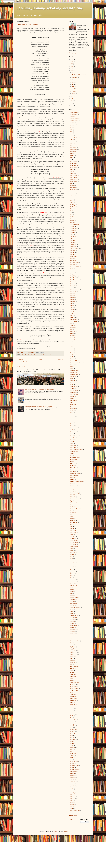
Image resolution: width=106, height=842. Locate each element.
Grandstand (73, 408)
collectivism (73, 244)
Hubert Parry (73, 432)
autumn (72, 171)
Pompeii (72, 591)
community (73, 250)
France (71, 368)
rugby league (73, 649)
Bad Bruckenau (73, 179)
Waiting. (72, 785)
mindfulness (73, 538)
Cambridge (72, 205)
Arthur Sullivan (74, 165)
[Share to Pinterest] (43, 352)
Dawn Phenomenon (74, 280)
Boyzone (72, 195)
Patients (72, 576)
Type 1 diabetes (50, 355)
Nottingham (73, 562)
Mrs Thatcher (73, 544)
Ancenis (72, 155)
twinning (72, 755)
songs (71, 692)
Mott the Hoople (74, 542)
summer (72, 708)
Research (72, 627)
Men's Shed (73, 530)
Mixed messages (74, 540)
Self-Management (74, 666)
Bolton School (73, 189)
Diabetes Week (73, 291)
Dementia (72, 282)
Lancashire (72, 487)
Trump (71, 749)
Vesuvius (72, 779)
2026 (72, 59)
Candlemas (72, 207)
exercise (72, 351)
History (72, 424)
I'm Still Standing (74, 435)
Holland (72, 426)
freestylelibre (73, 376)
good (71, 402)
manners (72, 518)
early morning (73, 321)
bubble (71, 203)
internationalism (74, 451)
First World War (74, 361)
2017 (72, 100)
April (73, 86)
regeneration (73, 619)
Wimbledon (73, 797)
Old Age (72, 566)
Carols (71, 211)
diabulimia (72, 295)
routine (72, 645)
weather (72, 789)
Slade (71, 678)
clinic (71, 238)
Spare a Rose (73, 694)
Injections (72, 439)
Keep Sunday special (75, 473)
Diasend (72, 299)
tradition (72, 743)
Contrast (72, 258)
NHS (71, 556)
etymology (72, 337)
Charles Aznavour (74, 224)
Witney (72, 801)
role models (73, 639)
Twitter (72, 757)
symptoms (72, 714)
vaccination (73, 777)
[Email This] (37, 352)
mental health (73, 532)
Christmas (72, 232)
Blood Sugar (73, 187)
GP (71, 406)
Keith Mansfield (74, 475)
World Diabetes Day (75, 810)
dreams (72, 307)
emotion (72, 333)
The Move (72, 731)
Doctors (72, 305)
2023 (72, 64)
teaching (72, 722)
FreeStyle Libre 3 (74, 374)
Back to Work (73, 177)
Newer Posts (20, 359)
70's (71, 132)
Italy (71, 455)
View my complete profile (75, 53)
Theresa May (73, 733)
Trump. (72, 751)
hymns (71, 433)
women (72, 806)
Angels (71, 157)
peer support (73, 579)
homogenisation (74, 428)
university (72, 775)
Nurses (71, 564)
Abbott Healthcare (74, 138)
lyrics (71, 516)
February (74, 91)
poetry (39, 355)
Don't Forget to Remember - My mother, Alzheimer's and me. (39, 389)
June (73, 84)
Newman (72, 554)
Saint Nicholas (73, 655)
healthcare (72, 416)
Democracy (73, 284)
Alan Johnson (73, 147)
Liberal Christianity (74, 495)
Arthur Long (73, 163)
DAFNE (72, 272)
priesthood (72, 601)
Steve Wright (73, 700)
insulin (71, 443)
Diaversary (72, 301)
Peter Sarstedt (73, 585)
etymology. (72, 339)
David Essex (73, 278)
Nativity (72, 550)
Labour (72, 483)
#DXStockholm (73, 114)
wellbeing (72, 793)
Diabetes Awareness (74, 289)
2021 (72, 68)
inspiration (72, 441)
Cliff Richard (73, 236)
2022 (72, 66)
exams (71, 349)
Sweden (72, 710)
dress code (72, 309)
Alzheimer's (73, 151)
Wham (71, 795)
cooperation (73, 260)
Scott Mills (72, 662)
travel (71, 745)
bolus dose (72, 193)
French (71, 378)
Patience (72, 574)
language (72, 489)
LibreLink (72, 497)
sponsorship (73, 696)
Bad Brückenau (73, 181)
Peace (71, 578)
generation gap (73, 392)
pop (71, 593)
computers (72, 252)
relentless (72, 621)
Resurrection (73, 629)
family (71, 357)
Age (71, 145)
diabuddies (72, 293)
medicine (72, 528)
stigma (71, 702)
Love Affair (73, 512)
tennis (71, 727)
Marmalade (72, 520)
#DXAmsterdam (74, 112)
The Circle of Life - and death (29, 24)
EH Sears (72, 327)
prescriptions (73, 599)
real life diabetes (74, 615)
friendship (72, 380)
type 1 (71, 759)
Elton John (72, 331)
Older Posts (60, 359)
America (72, 153)
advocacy (72, 143)
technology (72, 725)
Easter (71, 323)
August (74, 80)
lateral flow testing (74, 493)
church (71, 234)
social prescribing (74, 688)
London (72, 507)
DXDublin (72, 317)
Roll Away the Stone (75, 641)
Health (71, 414)
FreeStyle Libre (74, 370)
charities (72, 222)
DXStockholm (73, 319)
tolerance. (72, 741)
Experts (72, 353)
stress (71, 706)
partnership (72, 572)
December (74, 72)
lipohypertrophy (74, 505)
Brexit (71, 199)
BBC (71, 183)
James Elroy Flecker (26, 355)
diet (71, 303)
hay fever (72, 410)
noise (71, 560)
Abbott (71, 136)
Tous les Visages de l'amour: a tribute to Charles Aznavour (38, 406)
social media (73, 684)
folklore (72, 364)
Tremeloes (72, 747)
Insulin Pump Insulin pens (76, 449)
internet (72, 453)
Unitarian (72, 773)
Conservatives (73, 256)
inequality (72, 437)
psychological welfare (75, 607)
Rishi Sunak (73, 633)
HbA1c (72, 412)
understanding (73, 771)
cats (71, 213)
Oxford (72, 570)
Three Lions (73, 739)
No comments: (31, 352)
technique (72, 724)
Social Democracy (74, 682)
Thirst (71, 735)
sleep (71, 680)
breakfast (72, 197)
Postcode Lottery (74, 597)
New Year (72, 552)
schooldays (72, 660)
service (71, 670)
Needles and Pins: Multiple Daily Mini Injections (36, 398)
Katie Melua (73, 471)
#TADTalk (72, 124)
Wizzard (72, 802)
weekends (72, 791)
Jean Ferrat (72, 463)
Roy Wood (72, 647)
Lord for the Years (74, 509)
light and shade (73, 503)
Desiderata (72, 286)
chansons (72, 220)
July (73, 82)
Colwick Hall (73, 246)
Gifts (71, 398)
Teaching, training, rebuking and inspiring (50, 7)
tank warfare (73, 720)
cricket (71, 268)
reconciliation (73, 617)
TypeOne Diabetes (74, 769)
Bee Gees (72, 185)
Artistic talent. (73, 167)
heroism (72, 422)
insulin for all (73, 445)
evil (71, 347)
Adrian (80, 24)
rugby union (73, 651)
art (21, 355)
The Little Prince (74, 729)
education (72, 325)
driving (72, 311)
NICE (71, 558)
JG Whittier (73, 465)
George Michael (74, 394)
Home (40, 359)
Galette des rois (73, 386)
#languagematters (74, 120)
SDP (71, 664)
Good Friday (73, 404)
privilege (72, 605)
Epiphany (72, 335)
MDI (71, 524)
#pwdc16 (72, 122)
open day (72, 568)
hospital (72, 430)
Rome (71, 643)
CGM (71, 216)
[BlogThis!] (38, 352)
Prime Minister (73, 603)
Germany (72, 396)
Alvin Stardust (73, 149)
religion (72, 623)
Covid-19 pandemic (74, 266)
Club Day (72, 240)
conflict (72, 254)
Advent (72, 140)
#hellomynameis (74, 118)
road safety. (73, 635)
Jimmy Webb (73, 467)
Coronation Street (74, 262)
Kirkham (72, 479)
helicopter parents (74, 420)
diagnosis (72, 297)
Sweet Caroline (73, 712)
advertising (72, 142)
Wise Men (72, 799)
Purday (72, 609)
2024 (72, 61)
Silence (72, 672)
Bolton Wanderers (74, 191)
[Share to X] (40, 352)
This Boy (72, 737)
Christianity (73, 230)
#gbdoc (72, 116)
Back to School (73, 175)
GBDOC (72, 388)
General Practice (74, 390)
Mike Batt (72, 536)
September (72, 668)
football (72, 366)
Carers (71, 209)
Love (71, 511)
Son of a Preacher (74, 690)
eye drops (72, 355)
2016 (72, 103)
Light (71, 501)
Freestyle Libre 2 (74, 372)
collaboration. (73, 242)
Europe (72, 343)
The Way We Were (22, 367)
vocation (72, 783)
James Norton (34, 355)
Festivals (72, 359)
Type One (72, 763)
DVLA (71, 315)
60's (71, 130)
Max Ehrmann (73, 522)
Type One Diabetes (74, 765)
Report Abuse (73, 815)
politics (72, 589)
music (71, 548)
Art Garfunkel (73, 161)
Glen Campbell (73, 400)
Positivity (72, 595)
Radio (71, 613)
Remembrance (73, 625)
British (71, 201)
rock (71, 637)
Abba (71, 134)
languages (72, 491)
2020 (72, 70)
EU (71, 341)
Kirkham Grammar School (76, 481)
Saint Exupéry (73, 653)
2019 (72, 96)
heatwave (72, 418)
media (71, 526)
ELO (71, 329)
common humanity (74, 248)
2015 (72, 105)
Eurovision (72, 345)
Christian (72, 226)
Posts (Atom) (26, 362)
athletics (72, 169)
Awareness (72, 173)
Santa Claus (73, 656)
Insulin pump (73, 447)
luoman (55, 831)
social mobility (73, 686)
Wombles (72, 804)
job (71, 469)
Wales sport (73, 787)
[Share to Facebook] (42, 352)
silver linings (43, 355)
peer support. (73, 581)
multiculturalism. (74, 546)
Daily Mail (72, 274)
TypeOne (72, 767)
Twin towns (73, 753)
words (71, 808)
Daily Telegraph (74, 276)
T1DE (71, 716)
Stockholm (72, 704)
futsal (71, 382)
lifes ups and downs (74, 499)
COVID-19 (72, 264)
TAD (71, 718)
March (73, 89)
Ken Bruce (72, 477)
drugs (71, 313)
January (74, 93)
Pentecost (72, 583)
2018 (72, 98)
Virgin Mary (73, 781)
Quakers (72, 611)
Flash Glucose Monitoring (76, 362)
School (71, 658)
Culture (72, 270)
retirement (72, 631)
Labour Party (73, 485)
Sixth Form (73, 676)
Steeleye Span (73, 698)
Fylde (71, 384)
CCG (71, 214)
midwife (72, 534)
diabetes (72, 287)
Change (72, 218)
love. (71, 514)
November (74, 77)
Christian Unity (73, 228)
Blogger (66, 831)
